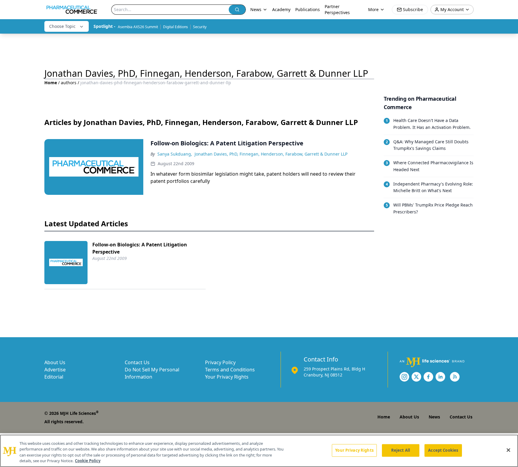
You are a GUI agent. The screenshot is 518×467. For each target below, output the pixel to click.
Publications (307, 9)
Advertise (55, 369)
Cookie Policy (87, 460)
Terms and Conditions (230, 369)
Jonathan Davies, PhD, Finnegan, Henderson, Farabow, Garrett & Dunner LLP (271, 154)
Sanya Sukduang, (174, 154)
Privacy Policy (220, 362)
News (434, 417)
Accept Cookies (443, 450)
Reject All (400, 450)
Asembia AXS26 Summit (138, 26)
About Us (54, 362)
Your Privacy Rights (227, 376)
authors (68, 82)
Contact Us (137, 362)
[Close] (508, 450)
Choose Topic (62, 26)
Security (200, 26)
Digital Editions (175, 26)
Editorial (53, 376)
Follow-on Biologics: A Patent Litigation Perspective (139, 248)
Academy (281, 9)
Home (50, 82)
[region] (259, 451)
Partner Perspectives (337, 9)
